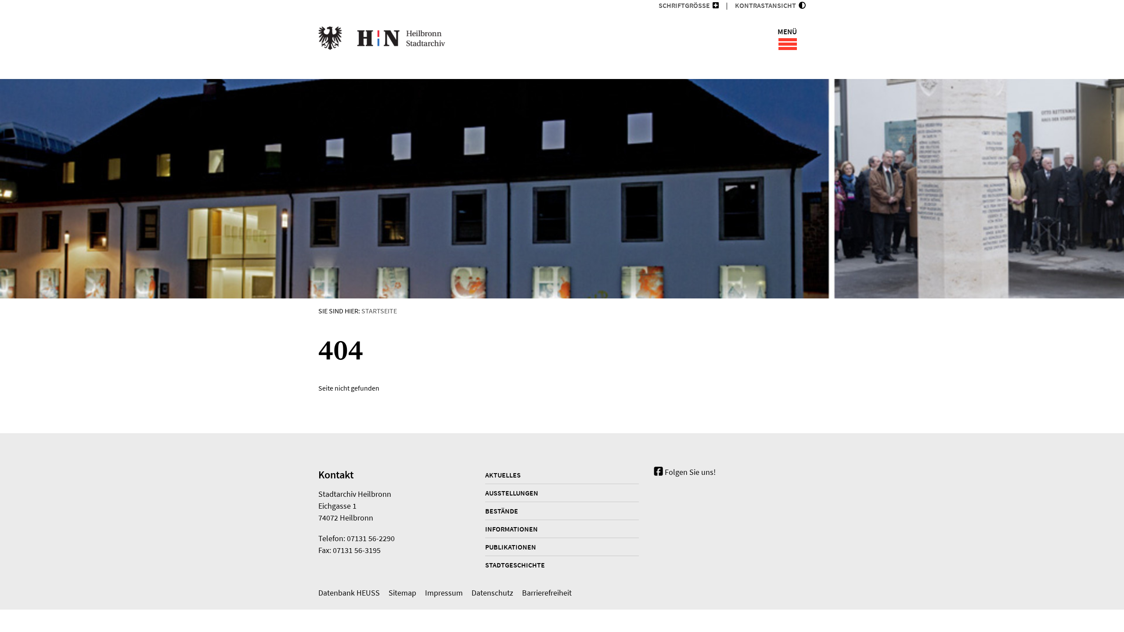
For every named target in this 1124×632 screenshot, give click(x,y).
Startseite (379, 310)
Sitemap (402, 593)
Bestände (501, 510)
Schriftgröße (684, 5)
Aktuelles (503, 474)
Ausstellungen (511, 492)
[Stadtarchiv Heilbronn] (381, 39)
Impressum (444, 593)
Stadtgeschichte (515, 564)
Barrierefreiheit (547, 593)
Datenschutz (492, 593)
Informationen (511, 528)
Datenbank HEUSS (349, 593)
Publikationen (510, 546)
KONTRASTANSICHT (767, 5)
